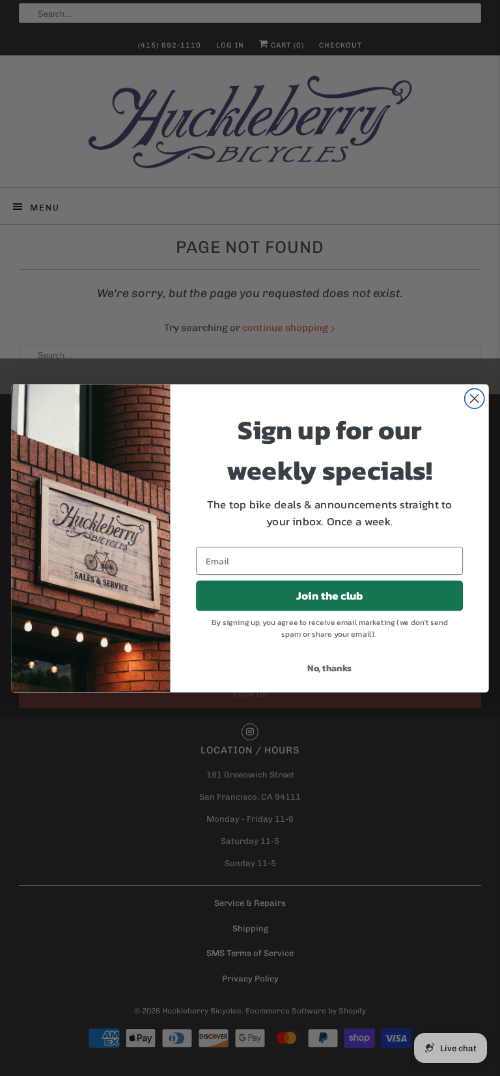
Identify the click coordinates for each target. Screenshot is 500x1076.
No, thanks (329, 668)
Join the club (329, 595)
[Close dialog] (474, 398)
